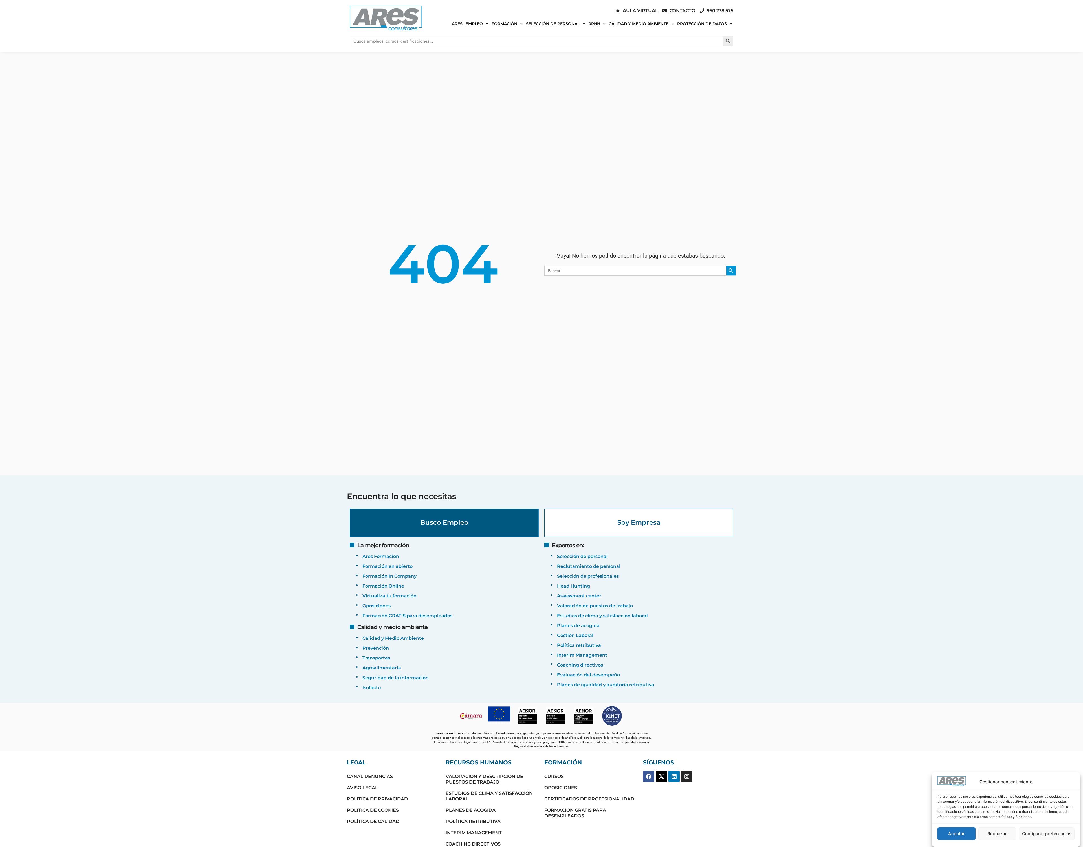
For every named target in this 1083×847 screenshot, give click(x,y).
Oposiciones (376, 605)
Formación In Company (389, 576)
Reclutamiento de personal (588, 566)
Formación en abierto (387, 566)
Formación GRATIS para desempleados (407, 615)
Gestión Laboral (575, 635)
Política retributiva (579, 645)
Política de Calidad (373, 821)
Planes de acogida (578, 625)
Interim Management (582, 655)
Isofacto (371, 687)
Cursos (554, 776)
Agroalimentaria (381, 667)
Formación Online (383, 586)
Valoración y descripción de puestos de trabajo (484, 779)
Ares (457, 23)
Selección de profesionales (588, 576)
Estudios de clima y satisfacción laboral (602, 615)
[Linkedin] (674, 776)
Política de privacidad (377, 799)
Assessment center (579, 596)
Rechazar (997, 833)
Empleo (474, 23)
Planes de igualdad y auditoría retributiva (605, 684)
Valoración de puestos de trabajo (595, 605)
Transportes (376, 658)
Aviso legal (362, 787)
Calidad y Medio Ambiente (638, 23)
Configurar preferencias (1046, 833)
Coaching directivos (580, 665)
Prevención (375, 648)
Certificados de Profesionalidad (589, 799)
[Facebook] (648, 776)
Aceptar (956, 833)
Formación (504, 23)
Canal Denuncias (370, 776)
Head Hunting (573, 586)
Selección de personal (553, 23)
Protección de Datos (702, 23)
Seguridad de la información (395, 677)
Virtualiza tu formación (389, 596)
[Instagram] (686, 776)
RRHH (594, 23)
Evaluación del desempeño (588, 675)
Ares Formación (380, 556)
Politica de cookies (373, 810)
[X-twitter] (661, 776)
